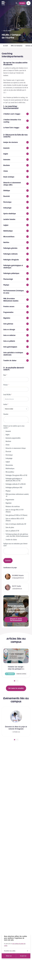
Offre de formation (16, 45)
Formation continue (21, 674)
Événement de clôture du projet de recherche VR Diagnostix (16, 727)
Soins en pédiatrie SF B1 (12, 531)
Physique (8, 491)
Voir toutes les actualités (16, 688)
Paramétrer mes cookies (9, 951)
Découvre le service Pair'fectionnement (16, 619)
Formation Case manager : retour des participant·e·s (16, 668)
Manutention (9, 465)
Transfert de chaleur (11, 539)
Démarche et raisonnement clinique (16, 448)
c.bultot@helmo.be (17, 589)
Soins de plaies (10, 527)
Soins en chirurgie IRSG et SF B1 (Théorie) (15, 511)
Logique (8, 462)
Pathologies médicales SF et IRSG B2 (16, 484)
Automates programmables (13, 438)
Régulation (8, 503)
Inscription (22, 3)
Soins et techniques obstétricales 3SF (16, 524)
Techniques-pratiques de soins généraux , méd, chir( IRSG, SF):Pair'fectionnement (17, 535)
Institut (5, 404)
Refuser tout (9, 956)
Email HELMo (7, 394)
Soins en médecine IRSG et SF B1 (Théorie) (15, 519)
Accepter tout (23, 956)
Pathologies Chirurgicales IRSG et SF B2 (16, 475)
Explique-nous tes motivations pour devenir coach (15, 544)
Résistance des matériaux (13, 506)
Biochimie (8, 441)
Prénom (6, 385)
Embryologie (9, 458)
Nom (5, 375)
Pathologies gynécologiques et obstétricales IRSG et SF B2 (14, 479)
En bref (5, 45)
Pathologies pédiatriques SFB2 (14, 487)
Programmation (10, 499)
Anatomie (8, 431)
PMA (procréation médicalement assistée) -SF (17, 495)
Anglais (7, 434)
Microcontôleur (10, 472)
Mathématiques (10, 468)
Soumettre (8, 560)
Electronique (9, 455)
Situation (5, 414)
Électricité (8, 451)
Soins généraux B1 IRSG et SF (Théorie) (16, 515)
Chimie (7, 445)
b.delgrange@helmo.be (18, 578)
